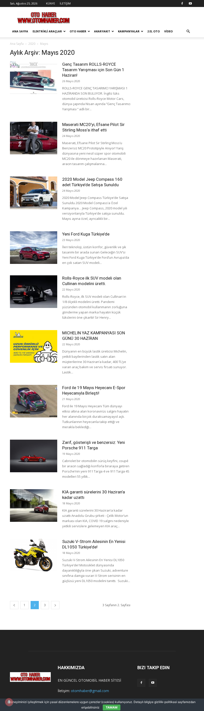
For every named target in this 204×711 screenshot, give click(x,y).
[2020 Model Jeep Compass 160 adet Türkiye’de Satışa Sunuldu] (33, 193)
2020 (31, 44)
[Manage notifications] (9, 702)
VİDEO (168, 31)
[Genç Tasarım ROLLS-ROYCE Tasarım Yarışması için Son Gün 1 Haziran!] (33, 77)
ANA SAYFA (20, 31)
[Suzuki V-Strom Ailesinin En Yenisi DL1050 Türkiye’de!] (33, 555)
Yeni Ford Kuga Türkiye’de (85, 234)
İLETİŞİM (65, 3)
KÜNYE (50, 3)
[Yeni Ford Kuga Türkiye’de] (33, 247)
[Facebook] (182, 3)
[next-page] (55, 605)
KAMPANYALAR (129, 31)
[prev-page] (14, 605)
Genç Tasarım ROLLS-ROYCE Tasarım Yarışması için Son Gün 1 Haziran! (93, 70)
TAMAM (111, 707)
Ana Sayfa (17, 44)
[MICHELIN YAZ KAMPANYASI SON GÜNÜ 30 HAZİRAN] (33, 346)
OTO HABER (78, 31)
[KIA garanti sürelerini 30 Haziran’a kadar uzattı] (33, 505)
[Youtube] (190, 3)
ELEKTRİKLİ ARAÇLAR (47, 31)
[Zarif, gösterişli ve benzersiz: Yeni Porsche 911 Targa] (33, 456)
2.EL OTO (153, 31)
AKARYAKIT (102, 31)
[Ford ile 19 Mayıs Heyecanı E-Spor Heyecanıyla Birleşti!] (33, 401)
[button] (188, 31)
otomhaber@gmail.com (90, 690)
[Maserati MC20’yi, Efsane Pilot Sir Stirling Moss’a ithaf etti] (33, 138)
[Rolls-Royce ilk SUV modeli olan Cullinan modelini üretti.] (33, 291)
